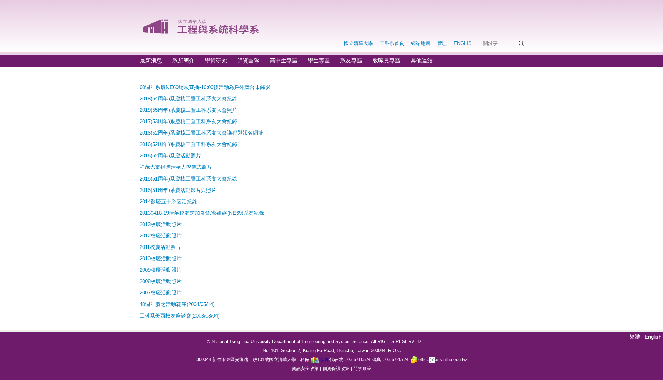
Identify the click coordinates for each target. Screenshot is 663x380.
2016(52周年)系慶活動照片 (170, 155)
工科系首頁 (392, 43)
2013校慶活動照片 (161, 224)
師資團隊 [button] (248, 61)
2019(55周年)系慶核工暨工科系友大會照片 (188, 110)
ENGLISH (464, 43)
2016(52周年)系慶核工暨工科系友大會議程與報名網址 (201, 133)
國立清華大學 (358, 43)
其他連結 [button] (422, 61)
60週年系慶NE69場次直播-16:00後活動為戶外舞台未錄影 (205, 87)
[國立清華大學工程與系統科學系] (201, 24)
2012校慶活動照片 (161, 235)
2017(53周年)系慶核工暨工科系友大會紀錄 (188, 121)
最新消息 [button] (151, 61)
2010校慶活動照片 (161, 258)
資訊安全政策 (305, 368)
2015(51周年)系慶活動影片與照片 (178, 190)
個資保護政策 (336, 368)
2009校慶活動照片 (161, 270)
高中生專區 (283, 61)
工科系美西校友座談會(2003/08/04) (180, 316)
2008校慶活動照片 (161, 281)
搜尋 (521, 43)
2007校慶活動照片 (161, 292)
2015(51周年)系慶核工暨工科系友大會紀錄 (188, 179)
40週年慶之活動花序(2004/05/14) (177, 304)
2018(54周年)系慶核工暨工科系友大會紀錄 (188, 98)
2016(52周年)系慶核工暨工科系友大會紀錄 (188, 144)
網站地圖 (420, 43)
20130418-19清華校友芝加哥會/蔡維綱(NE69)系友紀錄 (202, 213)
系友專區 (351, 61)
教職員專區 (386, 61)
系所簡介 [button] (183, 61)
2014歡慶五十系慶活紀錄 (168, 201)
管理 (442, 43)
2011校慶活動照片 (160, 247)
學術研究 (216, 61)
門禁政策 (362, 368)
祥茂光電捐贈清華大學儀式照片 (176, 167)
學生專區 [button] (319, 61)
